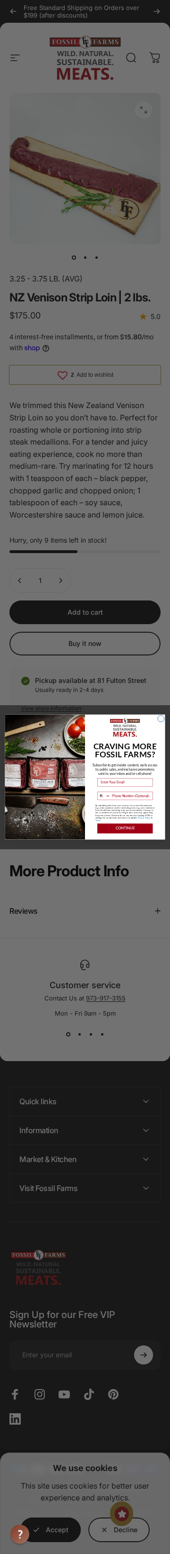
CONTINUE (125, 828)
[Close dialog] (161, 718)
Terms (98, 820)
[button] (19, 1534)
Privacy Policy (144, 817)
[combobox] (104, 796)
